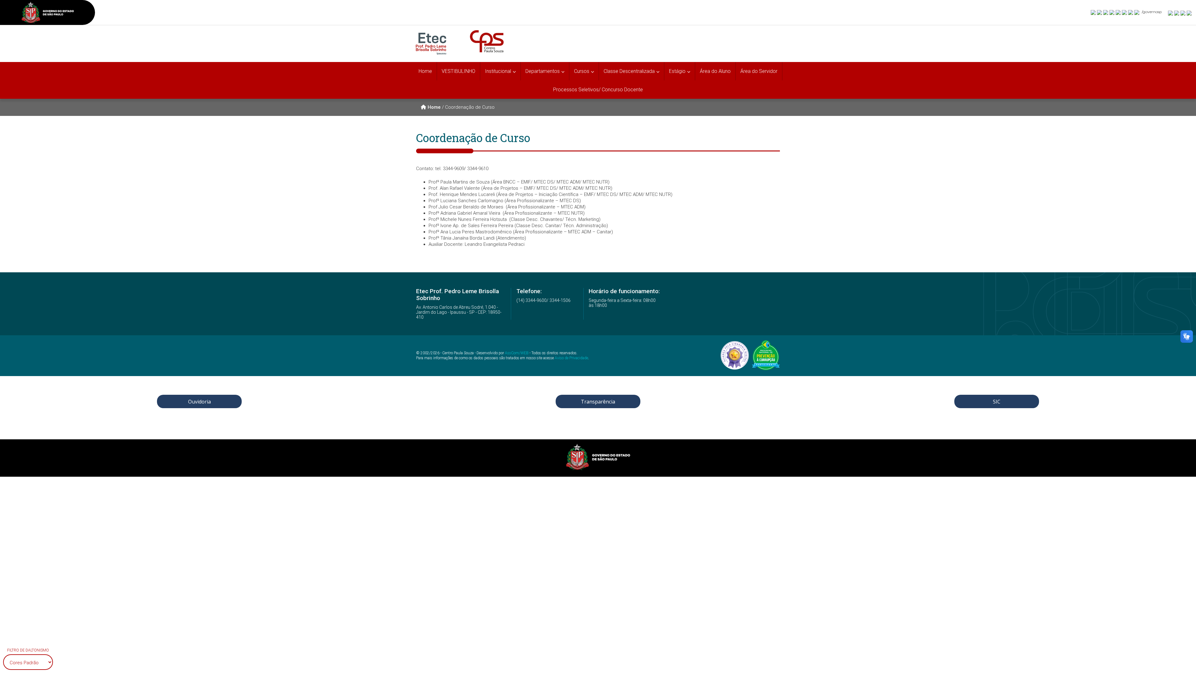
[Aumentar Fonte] (1171, 13)
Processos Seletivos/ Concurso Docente (598, 90)
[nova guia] (1189, 13)
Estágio (677, 71)
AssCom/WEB (517, 353)
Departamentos (542, 71)
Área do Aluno (715, 71)
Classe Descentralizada (629, 71)
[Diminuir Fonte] (1177, 13)
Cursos (581, 71)
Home (425, 71)
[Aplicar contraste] (1183, 13)
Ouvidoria (199, 401)
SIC (996, 401)
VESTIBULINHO (458, 71)
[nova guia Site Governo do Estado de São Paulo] (47, 13)
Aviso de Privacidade (571, 358)
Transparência (598, 401)
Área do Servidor (758, 71)
